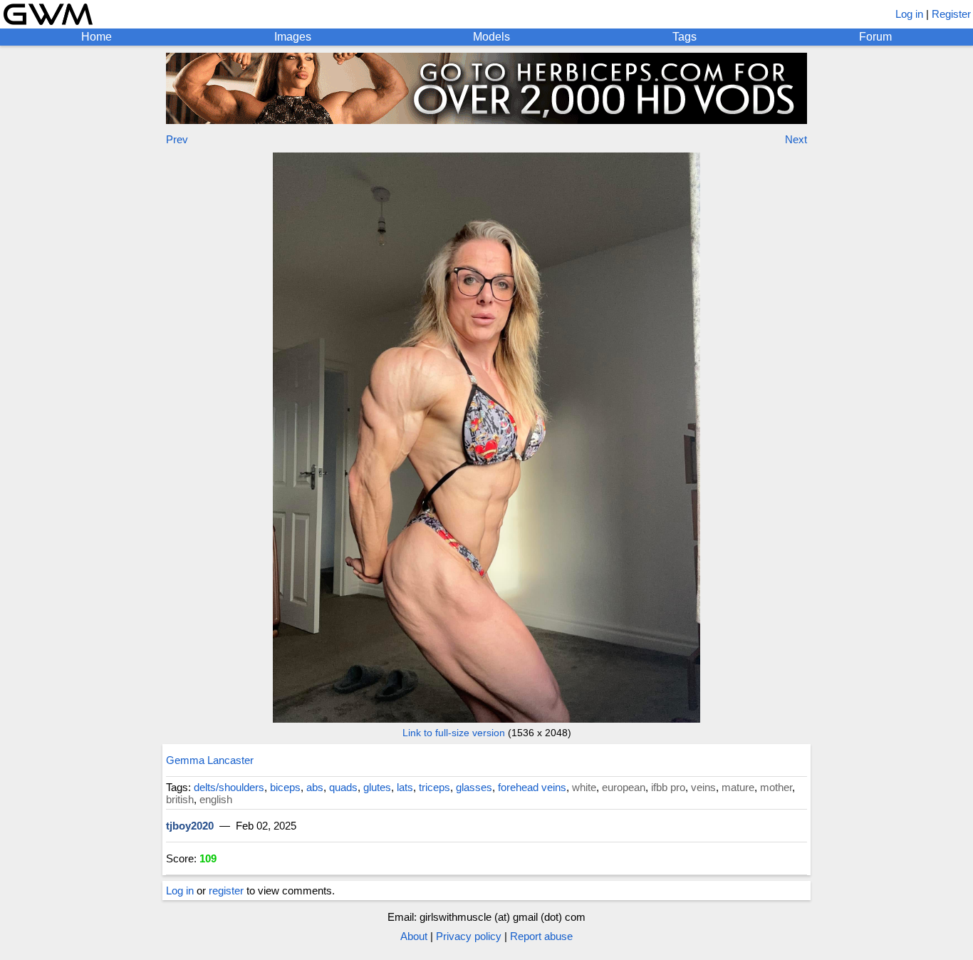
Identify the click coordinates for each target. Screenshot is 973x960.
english (215, 799)
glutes (377, 787)
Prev (177, 139)
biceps (285, 787)
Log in (909, 14)
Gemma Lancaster (210, 760)
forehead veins (532, 787)
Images (292, 37)
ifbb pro (668, 787)
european (623, 787)
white (584, 787)
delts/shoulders (229, 787)
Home (96, 37)
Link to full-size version (453, 732)
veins (703, 787)
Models (491, 37)
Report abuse (541, 936)
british (180, 799)
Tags (684, 37)
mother (776, 787)
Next (796, 139)
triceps (434, 787)
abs (314, 787)
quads (343, 787)
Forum (875, 37)
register (226, 890)
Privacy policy (468, 936)
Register (951, 14)
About (413, 936)
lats (405, 787)
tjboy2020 (190, 826)
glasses (474, 787)
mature (738, 787)
